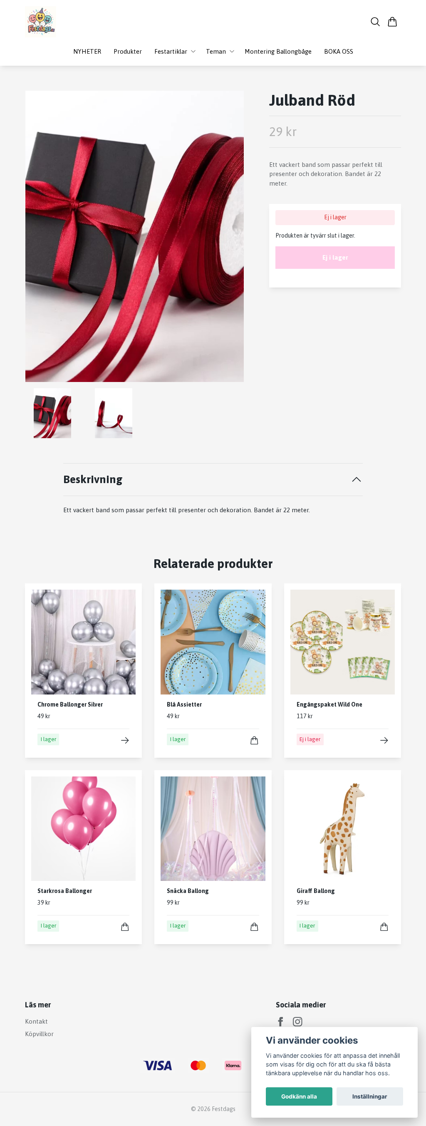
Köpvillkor (39, 1033)
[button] (230, 239)
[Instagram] (297, 1022)
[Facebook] (280, 1022)
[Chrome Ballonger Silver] (125, 740)
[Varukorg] (392, 21)
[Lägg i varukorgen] (254, 740)
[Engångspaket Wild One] (384, 740)
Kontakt (36, 1021)
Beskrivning (93, 479)
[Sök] (375, 21)
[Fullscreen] (134, 236)
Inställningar (369, 1096)
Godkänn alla (299, 1096)
